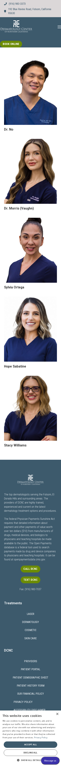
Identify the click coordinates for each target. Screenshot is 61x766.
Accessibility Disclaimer (29, 710)
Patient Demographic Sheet (30, 677)
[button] (30, 760)
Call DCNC (30, 568)
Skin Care (30, 638)
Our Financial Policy (30, 693)
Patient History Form (30, 685)
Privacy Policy (23, 702)
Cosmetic (30, 630)
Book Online (11, 44)
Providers (30, 661)
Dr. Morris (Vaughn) (19, 208)
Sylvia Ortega (14, 287)
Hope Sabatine (15, 366)
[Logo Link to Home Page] (16, 26)
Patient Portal (30, 669)
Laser (30, 614)
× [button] (57, 714)
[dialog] (30, 738)
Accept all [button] (30, 744)
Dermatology (30, 622)
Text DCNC (30, 579)
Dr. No (8, 129)
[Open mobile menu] (59, 27)
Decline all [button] (30, 752)
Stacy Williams (15, 445)
